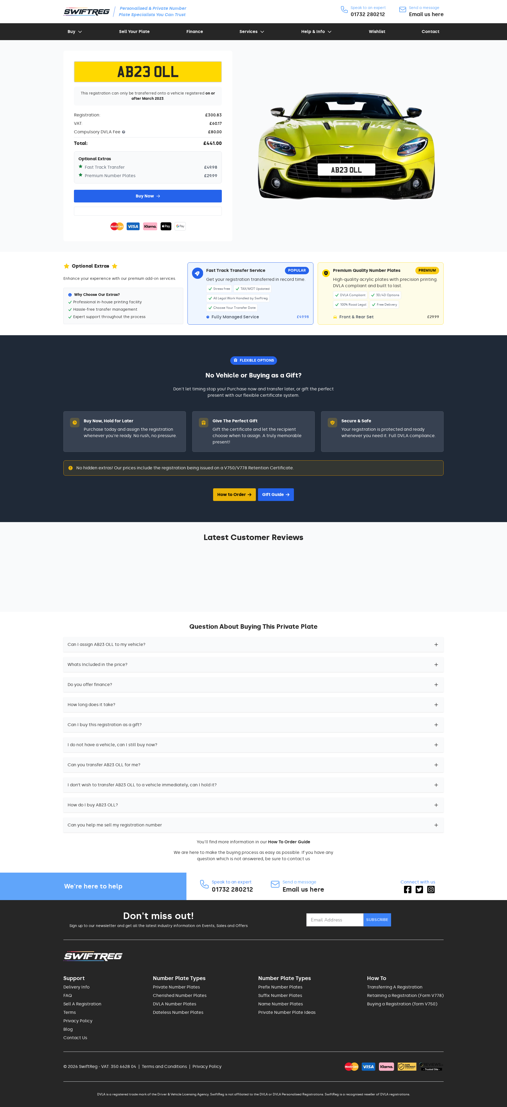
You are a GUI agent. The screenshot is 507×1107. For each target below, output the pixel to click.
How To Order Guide (289, 841)
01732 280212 (368, 14)
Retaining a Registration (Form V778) (405, 995)
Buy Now (145, 195)
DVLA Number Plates (174, 1003)
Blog (68, 1029)
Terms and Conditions (164, 1066)
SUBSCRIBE (377, 919)
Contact (430, 31)
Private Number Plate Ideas (287, 1012)
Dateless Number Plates (178, 1012)
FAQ (67, 995)
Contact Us (75, 1037)
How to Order (231, 494)
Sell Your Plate (134, 31)
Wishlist (377, 31)
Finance (194, 31)
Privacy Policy (77, 1020)
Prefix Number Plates (280, 987)
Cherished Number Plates (179, 995)
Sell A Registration (82, 1003)
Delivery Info (76, 987)
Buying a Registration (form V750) (402, 1003)
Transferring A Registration (394, 987)
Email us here (426, 14)
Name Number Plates (280, 1003)
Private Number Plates (176, 987)
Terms (69, 1012)
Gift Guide (273, 494)
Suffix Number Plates (280, 995)
